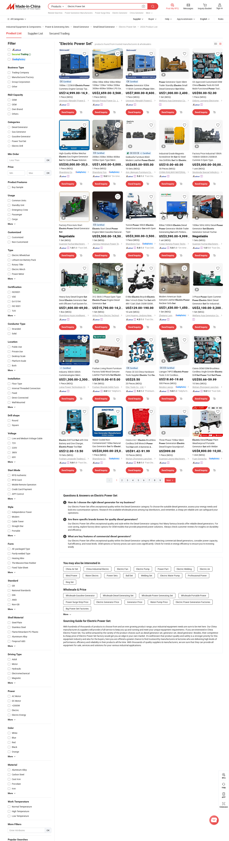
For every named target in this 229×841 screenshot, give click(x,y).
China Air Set (72, 568)
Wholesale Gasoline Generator (80, 595)
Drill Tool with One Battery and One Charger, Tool (73, 443)
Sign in (219, 8)
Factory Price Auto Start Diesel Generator (74, 228)
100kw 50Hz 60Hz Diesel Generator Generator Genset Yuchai (207, 228)
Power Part (163, 568)
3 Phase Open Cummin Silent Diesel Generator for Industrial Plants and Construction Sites (206, 300)
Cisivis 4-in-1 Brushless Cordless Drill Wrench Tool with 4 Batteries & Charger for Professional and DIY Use (141, 443)
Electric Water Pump (170, 575)
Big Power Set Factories (77, 608)
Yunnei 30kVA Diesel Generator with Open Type (141, 228)
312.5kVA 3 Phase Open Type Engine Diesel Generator (106, 300)
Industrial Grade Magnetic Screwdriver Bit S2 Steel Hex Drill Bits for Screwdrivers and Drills (173, 157)
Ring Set (70, 582)
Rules (220, 18)
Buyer (151, 18)
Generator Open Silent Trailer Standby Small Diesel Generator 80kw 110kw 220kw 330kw (173, 85)
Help (167, 18)
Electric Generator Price (107, 602)
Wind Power (71, 575)
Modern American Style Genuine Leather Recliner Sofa (174, 300)
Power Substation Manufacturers (79, 13)
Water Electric (92, 575)
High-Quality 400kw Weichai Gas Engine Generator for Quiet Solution (73, 156)
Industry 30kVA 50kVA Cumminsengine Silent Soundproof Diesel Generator (72, 373)
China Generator (136, 13)
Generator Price (134, 602)
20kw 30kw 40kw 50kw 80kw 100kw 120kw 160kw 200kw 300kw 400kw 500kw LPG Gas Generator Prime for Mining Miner (107, 85)
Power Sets (112, 575)
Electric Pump (143, 568)
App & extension (185, 18)
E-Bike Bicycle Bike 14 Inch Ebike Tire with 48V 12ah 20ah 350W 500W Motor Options (141, 300)
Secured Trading (59, 33)
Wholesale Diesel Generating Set (118, 595)
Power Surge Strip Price (77, 602)
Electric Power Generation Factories (193, 602)
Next (168, 480)
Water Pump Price (159, 602)
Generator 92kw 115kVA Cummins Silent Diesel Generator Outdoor (140, 87)
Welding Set (146, 575)
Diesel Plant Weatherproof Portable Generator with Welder (205, 443)
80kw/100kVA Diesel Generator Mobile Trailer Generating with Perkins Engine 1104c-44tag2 (174, 229)
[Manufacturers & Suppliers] (23, 6)
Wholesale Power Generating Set (157, 595)
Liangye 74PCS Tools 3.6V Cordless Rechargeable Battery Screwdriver (173, 373)
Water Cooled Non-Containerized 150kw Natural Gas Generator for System (107, 443)
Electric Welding (184, 568)
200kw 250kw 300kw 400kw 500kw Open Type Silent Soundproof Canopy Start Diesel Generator (106, 158)
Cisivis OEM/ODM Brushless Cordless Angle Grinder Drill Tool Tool (207, 372)
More (65, 614)
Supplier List (35, 33)
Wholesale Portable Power (193, 595)
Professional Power (197, 575)
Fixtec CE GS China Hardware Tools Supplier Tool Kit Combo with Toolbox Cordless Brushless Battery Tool (140, 373)
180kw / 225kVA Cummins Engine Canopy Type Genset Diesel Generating (74, 87)
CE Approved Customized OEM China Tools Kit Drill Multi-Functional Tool (207, 85)
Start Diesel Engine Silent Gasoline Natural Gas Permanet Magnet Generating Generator (106, 230)
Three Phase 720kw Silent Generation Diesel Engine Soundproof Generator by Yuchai (171, 443)
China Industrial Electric (97, 568)
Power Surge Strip (102, 13)
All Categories (17, 18)
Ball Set (129, 575)
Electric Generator (119, 13)
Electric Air (205, 568)
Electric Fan (122, 568)
